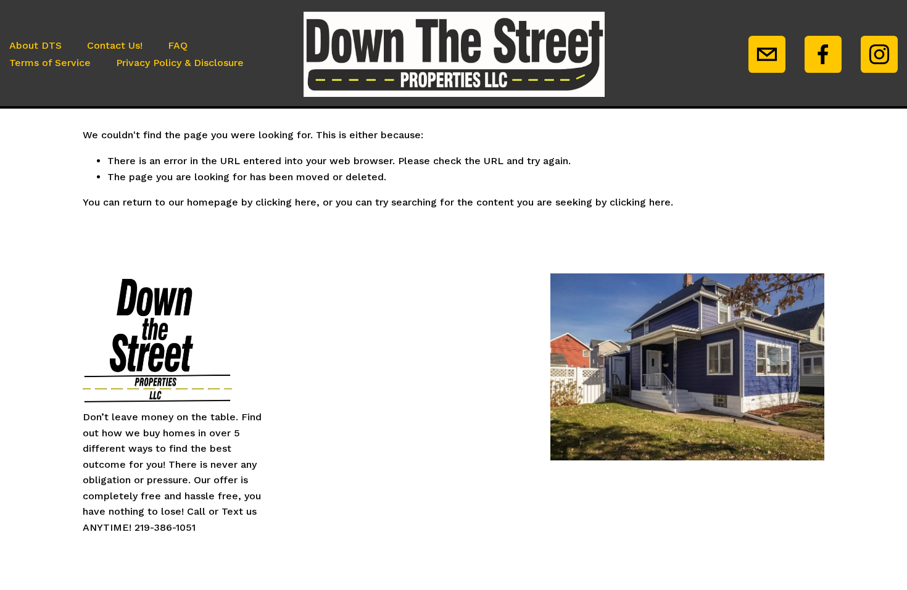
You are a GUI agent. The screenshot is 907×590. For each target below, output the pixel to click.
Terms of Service (50, 63)
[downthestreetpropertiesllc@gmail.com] (766, 54)
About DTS (35, 45)
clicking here (286, 202)
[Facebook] (823, 54)
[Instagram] (879, 54)
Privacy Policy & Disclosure (180, 63)
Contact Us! (115, 45)
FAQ (178, 45)
